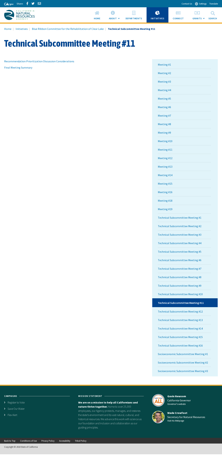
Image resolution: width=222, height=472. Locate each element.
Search (212, 18)
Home (7, 29)
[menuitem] (97, 15)
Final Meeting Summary (18, 67)
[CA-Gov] (7, 4)
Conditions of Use (28, 440)
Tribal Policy (80, 440)
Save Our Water (16, 408)
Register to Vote (16, 402)
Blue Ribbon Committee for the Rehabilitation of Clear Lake (68, 29)
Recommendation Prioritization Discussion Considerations (39, 61)
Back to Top (9, 440)
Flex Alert (12, 415)
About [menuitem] (115, 20)
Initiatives (22, 29)
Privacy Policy (47, 440)
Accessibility (64, 440)
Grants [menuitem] (199, 20)
